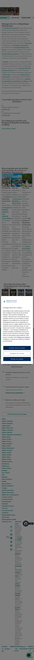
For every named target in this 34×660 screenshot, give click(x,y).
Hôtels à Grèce (6, 446)
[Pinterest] (11, 542)
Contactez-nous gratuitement (14, 393)
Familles (4, 481)
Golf (3, 475)
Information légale (18, 522)
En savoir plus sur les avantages (17, 414)
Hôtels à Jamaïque (7, 430)
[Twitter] (11, 530)
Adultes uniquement (8, 486)
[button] (28, 655)
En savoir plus (6, 109)
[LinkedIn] (11, 549)
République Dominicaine (11, 28)
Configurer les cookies (17, 353)
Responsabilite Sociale (8, 515)
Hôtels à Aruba (6, 437)
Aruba (16, 576)
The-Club (4, 508)
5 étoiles (4, 488)
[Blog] (11, 534)
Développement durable (9, 519)
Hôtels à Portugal (7, 450)
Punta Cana (28, 43)
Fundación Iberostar (8, 506)
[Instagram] (11, 546)
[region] (17, 295)
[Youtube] (11, 538)
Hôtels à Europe (6, 439)
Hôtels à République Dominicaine (11, 434)
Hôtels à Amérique (7, 421)
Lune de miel (15, 17)
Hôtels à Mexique (7, 432)
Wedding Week (26, 17)
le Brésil (17, 572)
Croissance (5, 512)
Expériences (5, 464)
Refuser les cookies (17, 359)
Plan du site (3, 649)
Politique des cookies (16, 648)
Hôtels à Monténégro (8, 448)
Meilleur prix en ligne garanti (10, 495)
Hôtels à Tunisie (6, 459)
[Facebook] (11, 527)
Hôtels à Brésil (6, 425)
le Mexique (18, 566)
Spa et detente (6, 483)
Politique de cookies (23, 337)
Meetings (4, 477)
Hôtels (4, 419)
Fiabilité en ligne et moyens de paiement (30, 652)
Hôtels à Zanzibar (7, 461)
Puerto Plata (6, 74)
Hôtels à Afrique (6, 452)
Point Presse (5, 517)
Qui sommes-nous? (7, 510)
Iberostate (5, 503)
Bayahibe (6, 61)
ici (24, 335)
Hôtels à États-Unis (7, 428)
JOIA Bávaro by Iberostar (20, 45)
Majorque (17, 553)
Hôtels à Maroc (6, 457)
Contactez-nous (6, 521)
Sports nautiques (7, 479)
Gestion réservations (8, 490)
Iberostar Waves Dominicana (10, 54)
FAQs (7, 537)
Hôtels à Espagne (7, 443)
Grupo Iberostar (6, 501)
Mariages (4, 470)
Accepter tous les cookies (17, 348)
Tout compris (6, 472)
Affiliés (12, 646)
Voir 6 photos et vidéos (8, 128)
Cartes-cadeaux (6, 468)
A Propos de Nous (7, 497)
